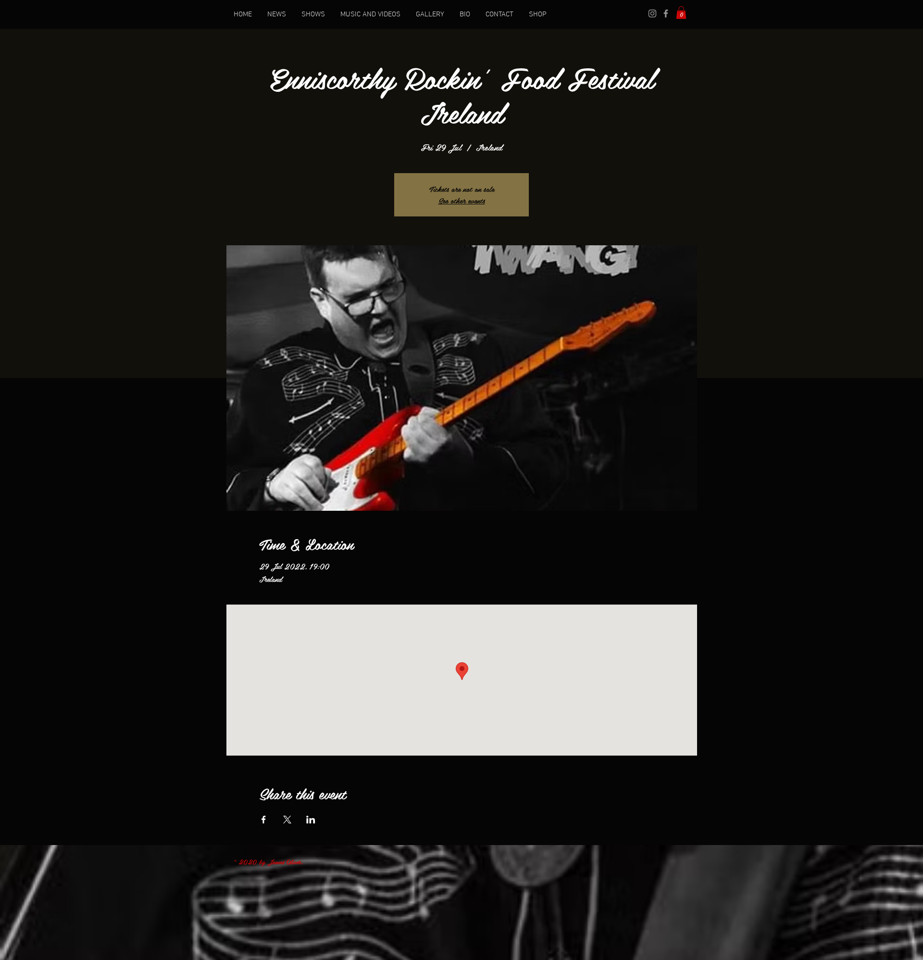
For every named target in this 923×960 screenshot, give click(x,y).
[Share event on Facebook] (263, 819)
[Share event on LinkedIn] (310, 819)
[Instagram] (652, 13)
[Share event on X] (287, 819)
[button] (681, 12)
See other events (461, 200)
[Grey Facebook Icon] (666, 13)
